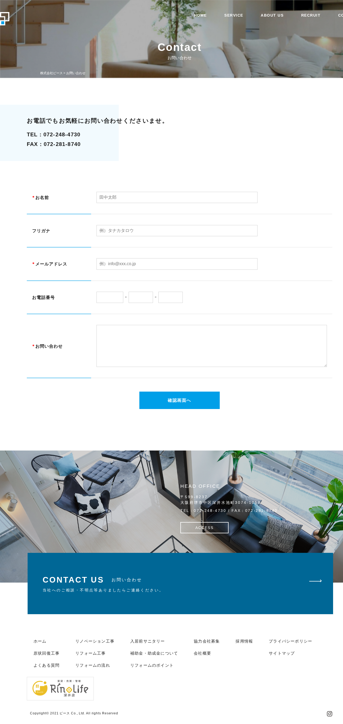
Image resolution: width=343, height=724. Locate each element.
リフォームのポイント (152, 665)
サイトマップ (282, 653)
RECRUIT (311, 15)
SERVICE (233, 15)
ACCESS (204, 528)
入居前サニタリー (147, 641)
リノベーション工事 (94, 641)
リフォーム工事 (90, 653)
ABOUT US (272, 15)
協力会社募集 (207, 641)
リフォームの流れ (92, 665)
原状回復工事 (46, 653)
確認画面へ (179, 400)
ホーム (40, 641)
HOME (200, 15)
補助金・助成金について (154, 653)
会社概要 (202, 653)
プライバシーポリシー (290, 641)
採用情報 (244, 641)
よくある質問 (46, 665)
